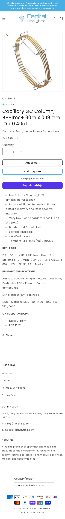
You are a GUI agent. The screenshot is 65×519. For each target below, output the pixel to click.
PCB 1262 (15, 325)
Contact (7, 380)
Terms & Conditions (13, 387)
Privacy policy (37, 512)
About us (7, 373)
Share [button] (9, 335)
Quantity (8, 145)
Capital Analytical (31, 508)
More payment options (32, 178)
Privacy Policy (10, 395)
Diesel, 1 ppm (17, 321)
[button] (3, 18)
